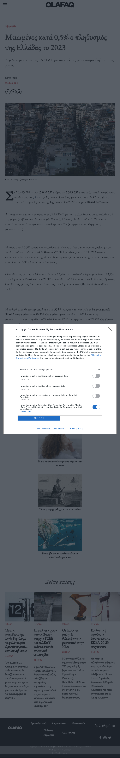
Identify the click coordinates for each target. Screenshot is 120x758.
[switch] (96, 376)
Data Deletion (43, 428)
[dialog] (60, 379)
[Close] (110, 329)
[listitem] (60, 369)
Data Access (60, 428)
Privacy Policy (76, 428)
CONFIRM (39, 418)
